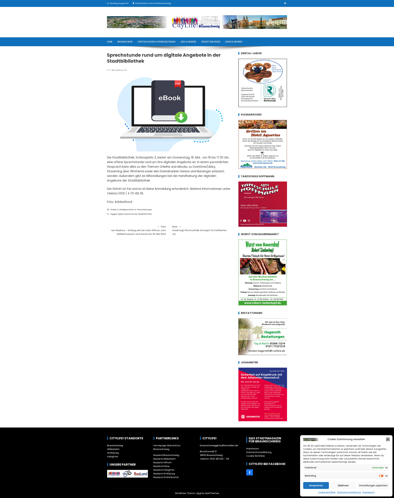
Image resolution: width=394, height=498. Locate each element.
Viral (199, 493)
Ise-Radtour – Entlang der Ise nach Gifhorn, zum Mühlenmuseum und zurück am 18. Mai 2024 (138, 230)
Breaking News (125, 41)
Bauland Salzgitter (163, 469)
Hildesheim (113, 449)
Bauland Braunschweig (166, 455)
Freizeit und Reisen (210, 41)
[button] (387, 439)
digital (120, 214)
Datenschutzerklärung (349, 492)
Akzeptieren (316, 485)
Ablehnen (343, 485)
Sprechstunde (130, 214)
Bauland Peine (161, 466)
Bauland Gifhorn (162, 462)
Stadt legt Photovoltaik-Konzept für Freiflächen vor (199, 230)
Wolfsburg (113, 452)
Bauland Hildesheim (164, 458)
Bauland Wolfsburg (164, 473)
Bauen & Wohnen (233, 41)
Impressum (368, 492)
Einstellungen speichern (373, 485)
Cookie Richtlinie (327, 492)
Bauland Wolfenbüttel (166, 477)
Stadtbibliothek (145, 214)
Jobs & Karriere (188, 41)
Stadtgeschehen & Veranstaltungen (156, 41)
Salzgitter (112, 456)
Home (110, 41)
